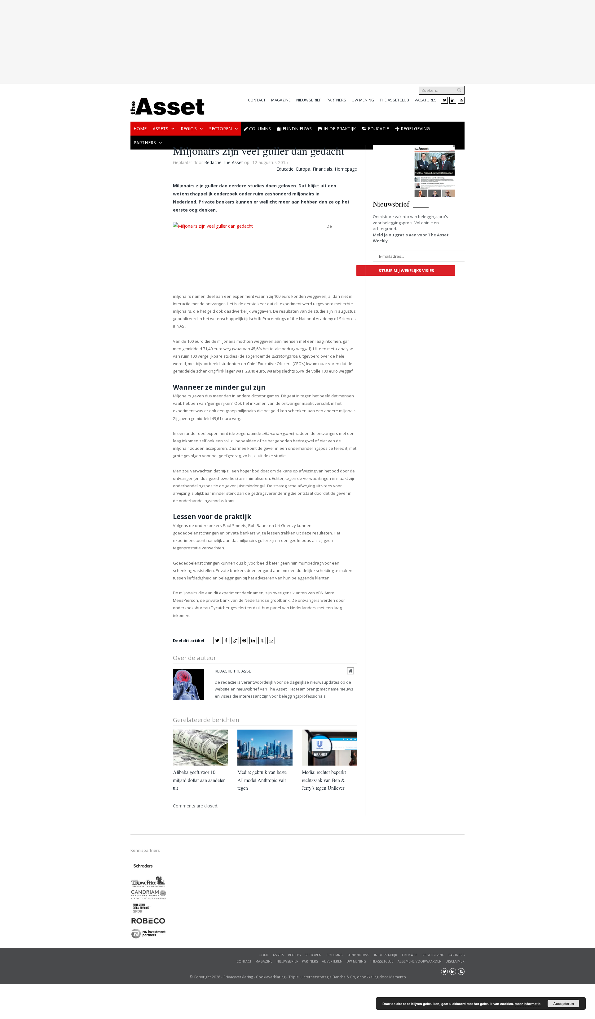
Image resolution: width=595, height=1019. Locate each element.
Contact (257, 22)
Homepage (346, 91)
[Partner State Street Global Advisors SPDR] (141, 836)
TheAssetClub (382, 884)
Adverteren (332, 884)
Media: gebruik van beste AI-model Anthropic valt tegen (262, 702)
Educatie (284, 91)
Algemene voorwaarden (420, 884)
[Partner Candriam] (148, 820)
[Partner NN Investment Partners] (148, 861)
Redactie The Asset (223, 85)
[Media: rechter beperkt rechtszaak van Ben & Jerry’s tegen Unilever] (329, 670)
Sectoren (220, 51)
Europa (303, 91)
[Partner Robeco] (148, 846)
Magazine (281, 22)
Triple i (295, 899)
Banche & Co (344, 899)
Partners (336, 22)
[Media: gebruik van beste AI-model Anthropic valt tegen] (265, 670)
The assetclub (394, 22)
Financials (322, 91)
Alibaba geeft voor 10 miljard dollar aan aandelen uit (199, 702)
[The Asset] (167, 27)
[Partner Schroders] (143, 795)
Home (140, 51)
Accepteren (563, 1003)
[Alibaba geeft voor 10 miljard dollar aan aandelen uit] (200, 670)
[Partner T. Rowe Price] (148, 809)
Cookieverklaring (270, 899)
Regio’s (189, 51)
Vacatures (426, 22)
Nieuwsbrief (308, 22)
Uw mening (363, 22)
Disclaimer (455, 884)
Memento (397, 899)
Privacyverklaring (238, 899)
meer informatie (527, 1003)
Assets (160, 51)
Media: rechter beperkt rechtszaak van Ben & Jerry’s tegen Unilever (324, 702)
